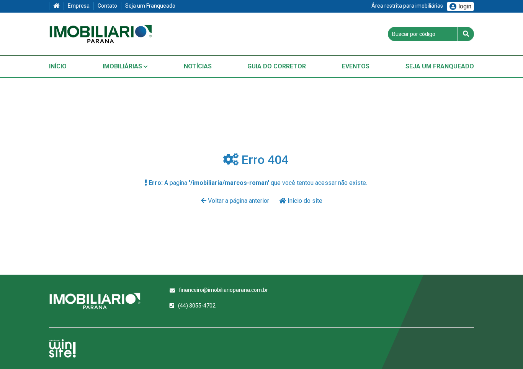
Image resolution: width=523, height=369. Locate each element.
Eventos (355, 66)
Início (58, 66)
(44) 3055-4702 (197, 306)
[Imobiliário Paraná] (100, 34)
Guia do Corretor (276, 66)
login (464, 6)
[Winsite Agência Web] (62, 348)
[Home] (56, 6)
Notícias (198, 66)
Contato (107, 6)
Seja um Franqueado (150, 6)
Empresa (79, 6)
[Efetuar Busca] (466, 34)
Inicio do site (304, 200)
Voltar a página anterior (238, 200)
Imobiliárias (123, 66)
